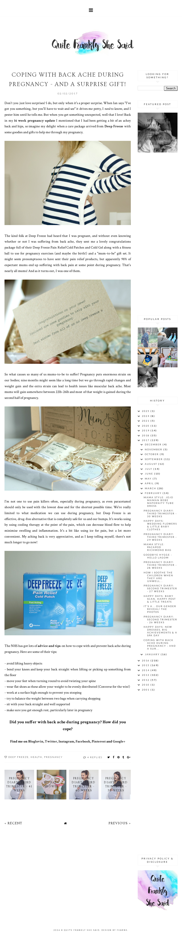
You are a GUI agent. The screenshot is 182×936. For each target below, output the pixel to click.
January (153, 654)
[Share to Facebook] (114, 757)
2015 (146, 665)
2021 (146, 420)
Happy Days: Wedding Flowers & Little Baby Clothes (160, 525)
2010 (146, 684)
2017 (146, 440)
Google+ (119, 741)
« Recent (13, 823)
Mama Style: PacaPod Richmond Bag (158, 547)
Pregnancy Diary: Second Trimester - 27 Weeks (160, 588)
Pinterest (99, 741)
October (152, 454)
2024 (146, 416)
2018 (146, 435)
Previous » (120, 823)
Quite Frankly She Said (82, 930)
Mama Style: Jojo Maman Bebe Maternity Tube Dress (159, 501)
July (149, 468)
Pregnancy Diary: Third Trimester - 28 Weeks (160, 565)
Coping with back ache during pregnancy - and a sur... (160, 644)
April (150, 483)
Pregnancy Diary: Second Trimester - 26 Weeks (160, 619)
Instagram (66, 741)
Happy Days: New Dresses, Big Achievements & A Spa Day (160, 631)
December (154, 444)
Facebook (83, 741)
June (149, 473)
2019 (146, 430)
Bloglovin (35, 741)
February (154, 493)
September (154, 459)
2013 (146, 674)
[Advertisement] (160, 233)
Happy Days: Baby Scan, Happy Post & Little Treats (160, 599)
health (36, 757)
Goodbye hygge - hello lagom (158, 556)
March (151, 488)
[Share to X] (108, 757)
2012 (146, 679)
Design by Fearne (114, 930)
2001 (146, 689)
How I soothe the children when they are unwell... (158, 576)
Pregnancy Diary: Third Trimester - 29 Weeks (160, 537)
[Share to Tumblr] (123, 757)
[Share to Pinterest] (118, 757)
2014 (146, 670)
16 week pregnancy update (34, 120)
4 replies (94, 757)
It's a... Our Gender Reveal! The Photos (160, 609)
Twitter (51, 741)
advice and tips (49, 645)
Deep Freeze (114, 126)
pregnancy (53, 757)
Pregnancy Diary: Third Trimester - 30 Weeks (160, 513)
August (151, 463)
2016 (146, 660)
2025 (146, 411)
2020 (146, 425)
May (149, 478)
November (154, 449)
